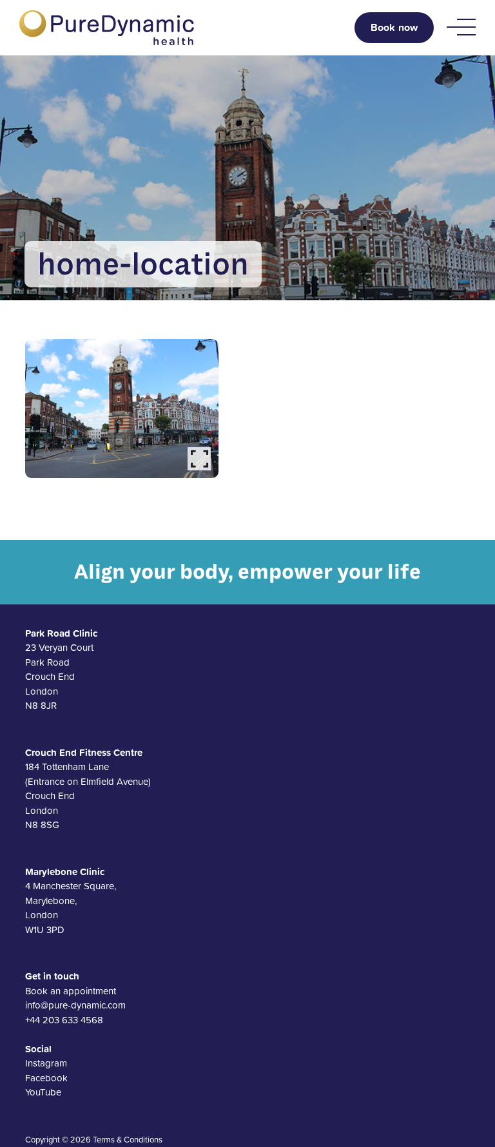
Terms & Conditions (127, 1139)
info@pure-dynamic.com (75, 1005)
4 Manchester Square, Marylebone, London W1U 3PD (70, 900)
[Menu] (461, 28)
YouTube (43, 1092)
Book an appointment (70, 991)
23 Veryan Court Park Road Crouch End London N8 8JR (61, 669)
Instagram (46, 1063)
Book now (394, 27)
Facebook (46, 1077)
